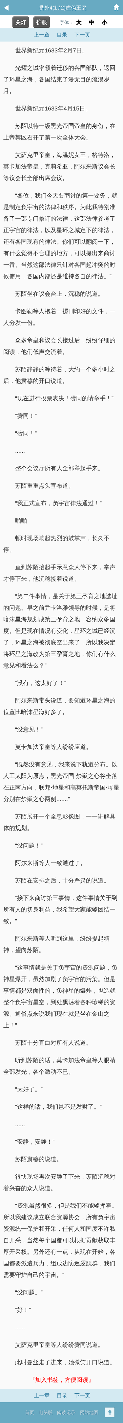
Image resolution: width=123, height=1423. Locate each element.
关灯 (20, 22)
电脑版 (45, 1412)
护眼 (41, 22)
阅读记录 (66, 1412)
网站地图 (89, 1412)
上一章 (42, 35)
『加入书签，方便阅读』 (61, 1380)
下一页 (82, 35)
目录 (62, 35)
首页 (29, 1412)
